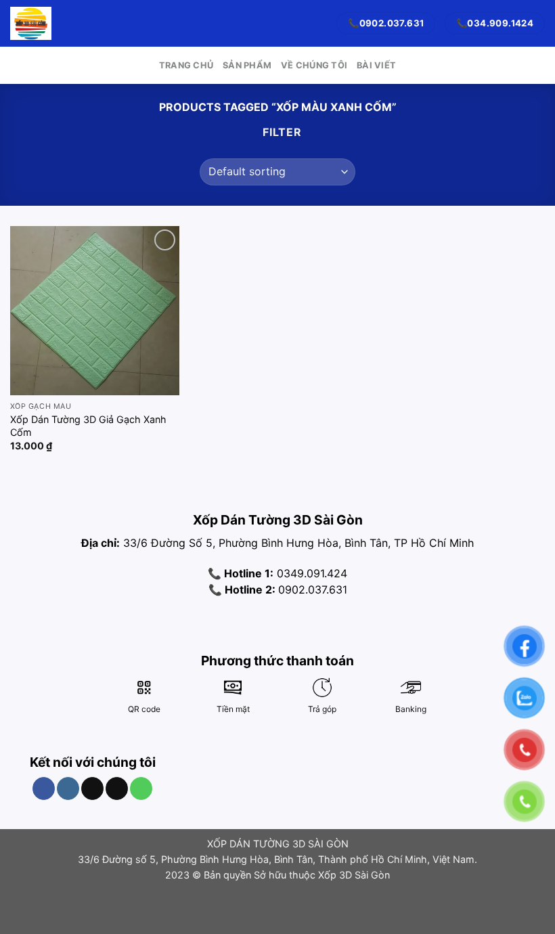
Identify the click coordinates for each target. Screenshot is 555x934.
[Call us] (141, 788)
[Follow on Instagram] (68, 788)
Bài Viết (376, 65)
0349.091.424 (310, 573)
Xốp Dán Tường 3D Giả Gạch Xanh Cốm (88, 426)
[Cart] (68, 24)
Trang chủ (186, 65)
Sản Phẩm (247, 65)
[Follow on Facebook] (43, 788)
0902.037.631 (312, 589)
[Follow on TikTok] (92, 788)
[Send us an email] (117, 788)
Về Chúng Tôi (314, 65)
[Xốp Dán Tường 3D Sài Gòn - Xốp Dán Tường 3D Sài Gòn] (30, 23)
